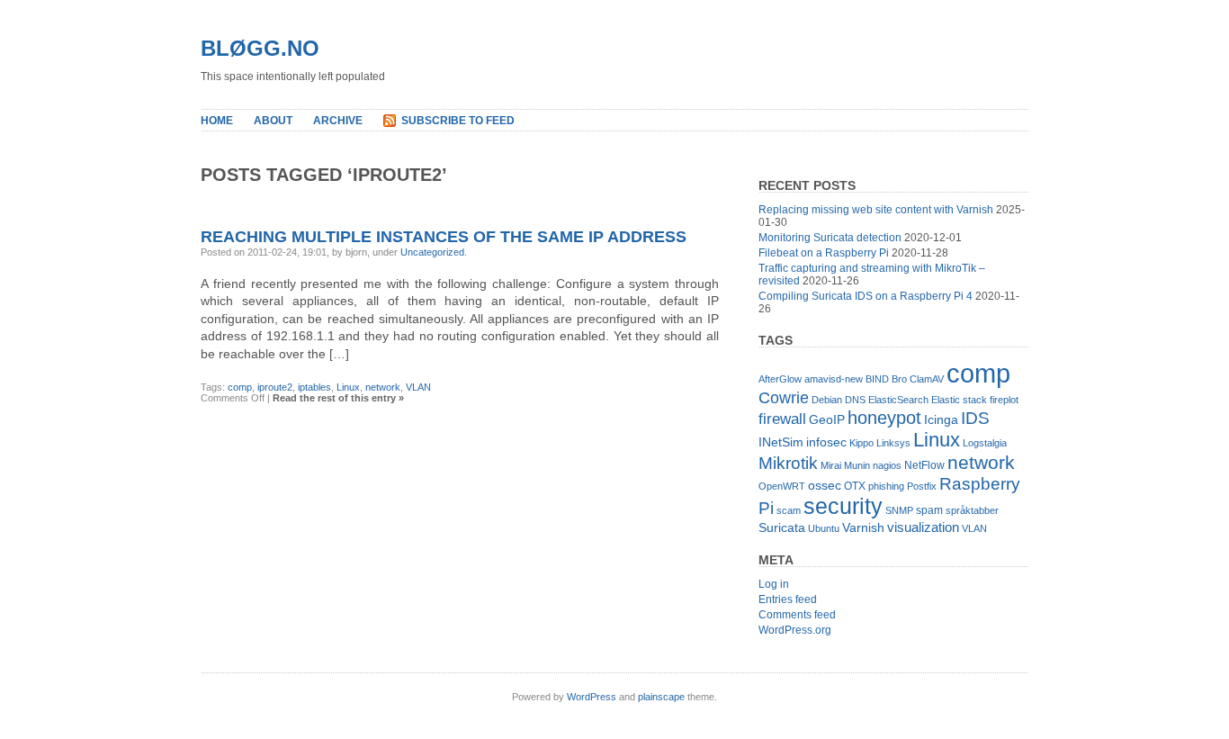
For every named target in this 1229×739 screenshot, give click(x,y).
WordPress (591, 696)
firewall (782, 419)
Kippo (861, 442)
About (273, 120)
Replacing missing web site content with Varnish (875, 209)
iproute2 (274, 387)
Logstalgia (985, 442)
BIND (877, 379)
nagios (887, 465)
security (843, 506)
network (382, 387)
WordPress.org (794, 630)
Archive (338, 120)
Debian (827, 399)
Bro (899, 379)
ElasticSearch (898, 399)
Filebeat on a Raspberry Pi (823, 253)
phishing (886, 486)
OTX (855, 486)
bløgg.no (260, 48)
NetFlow (924, 465)
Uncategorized (432, 252)
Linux (348, 387)
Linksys (893, 442)
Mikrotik (788, 463)
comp (240, 387)
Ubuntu (823, 528)
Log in (773, 584)
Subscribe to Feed (458, 120)
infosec (826, 442)
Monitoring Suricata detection (830, 237)
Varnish (863, 528)
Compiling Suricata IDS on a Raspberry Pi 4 (865, 296)
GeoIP (827, 420)
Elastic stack (959, 399)
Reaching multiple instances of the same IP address (443, 237)
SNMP (899, 510)
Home (217, 120)
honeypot (884, 418)
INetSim (780, 442)
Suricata (781, 528)
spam (929, 510)
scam (788, 510)
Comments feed (797, 614)
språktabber (972, 510)
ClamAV (927, 379)
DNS (855, 399)
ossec (824, 485)
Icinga (941, 420)
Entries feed (787, 599)
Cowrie (783, 398)
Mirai (831, 465)
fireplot (1004, 399)
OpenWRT (781, 486)
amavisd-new (833, 379)
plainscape (661, 696)
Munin (857, 465)
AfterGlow (780, 379)
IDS (975, 418)
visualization (923, 527)
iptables (314, 387)
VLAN (418, 387)
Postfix (922, 486)
